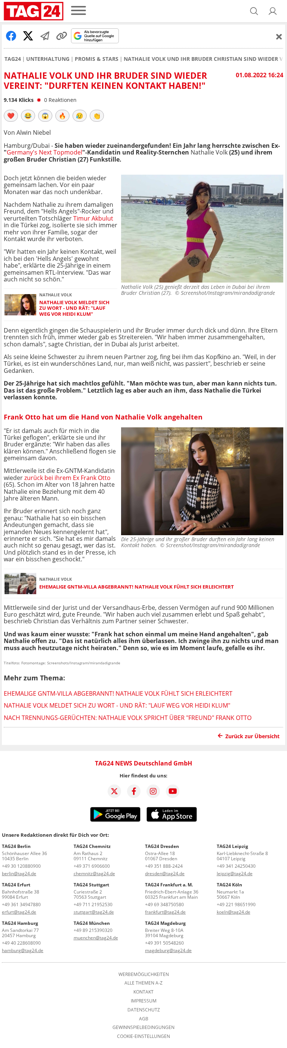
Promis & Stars (96, 59)
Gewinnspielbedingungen (143, 1027)
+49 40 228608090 (21, 943)
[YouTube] (172, 791)
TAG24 (12, 59)
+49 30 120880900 (21, 866)
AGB (143, 1019)
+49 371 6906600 (92, 866)
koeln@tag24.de (233, 912)
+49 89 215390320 (93, 930)
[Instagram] (153, 791)
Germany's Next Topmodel (44, 152)
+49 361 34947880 (21, 904)
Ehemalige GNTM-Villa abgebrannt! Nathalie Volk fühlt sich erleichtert (136, 587)
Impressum (144, 1001)
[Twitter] (114, 791)
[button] (273, 11)
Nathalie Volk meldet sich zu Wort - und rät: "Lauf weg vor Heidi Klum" (74, 308)
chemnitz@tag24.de (94, 873)
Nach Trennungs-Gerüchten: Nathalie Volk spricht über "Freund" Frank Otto (127, 718)
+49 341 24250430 (236, 866)
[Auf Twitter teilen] (28, 35)
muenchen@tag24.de (96, 938)
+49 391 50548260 (164, 943)
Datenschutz (143, 1010)
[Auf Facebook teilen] (11, 35)
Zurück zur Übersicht (252, 736)
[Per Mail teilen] (44, 35)
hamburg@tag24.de (22, 950)
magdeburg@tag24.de (168, 950)
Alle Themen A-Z (143, 983)
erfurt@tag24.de (19, 912)
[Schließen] (279, 36)
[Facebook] (134, 791)
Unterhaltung (48, 59)
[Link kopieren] (61, 35)
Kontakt (143, 992)
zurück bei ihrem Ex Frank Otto (67, 478)
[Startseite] (34, 11)
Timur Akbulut (93, 218)
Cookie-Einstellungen (143, 1036)
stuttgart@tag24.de (94, 912)
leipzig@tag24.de (235, 873)
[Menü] (78, 11)
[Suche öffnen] (254, 11)
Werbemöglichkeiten (143, 974)
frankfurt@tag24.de (165, 912)
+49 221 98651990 (236, 904)
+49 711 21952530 (93, 904)
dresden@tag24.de (165, 873)
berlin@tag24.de (19, 873)
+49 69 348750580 (164, 904)
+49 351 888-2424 (164, 866)
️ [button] (11, 116)
